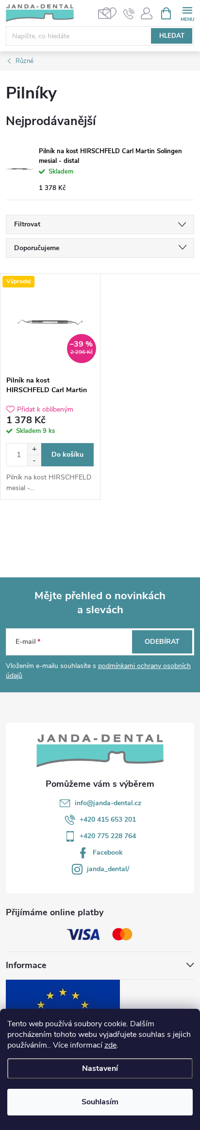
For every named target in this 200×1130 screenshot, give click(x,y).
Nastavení (100, 1068)
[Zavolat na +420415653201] (129, 13)
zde (110, 1045)
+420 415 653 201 (108, 819)
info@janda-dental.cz (108, 803)
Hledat (171, 36)
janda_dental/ (108, 869)
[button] (34, 449)
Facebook (108, 852)
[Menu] (187, 13)
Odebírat (162, 641)
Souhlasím (100, 1102)
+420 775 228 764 (108, 836)
